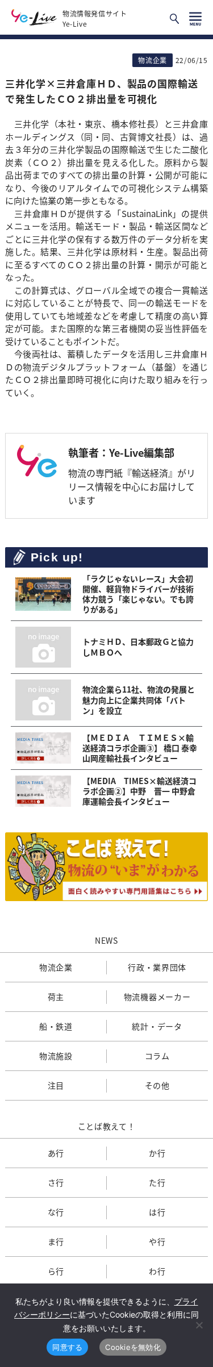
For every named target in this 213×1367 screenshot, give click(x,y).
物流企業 (56, 967)
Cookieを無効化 (133, 1347)
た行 (157, 1182)
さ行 (56, 1182)
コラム (157, 1055)
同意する (67, 1347)
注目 (56, 1085)
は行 (157, 1212)
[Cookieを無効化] (198, 1325)
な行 (56, 1212)
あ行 (56, 1152)
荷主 (56, 996)
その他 (157, 1085)
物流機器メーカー (157, 996)
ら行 (56, 1271)
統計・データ (157, 1026)
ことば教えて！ (107, 1126)
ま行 (56, 1241)
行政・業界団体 (157, 967)
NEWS (106, 940)
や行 (157, 1241)
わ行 (157, 1271)
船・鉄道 (56, 1026)
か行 (157, 1152)
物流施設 (56, 1055)
